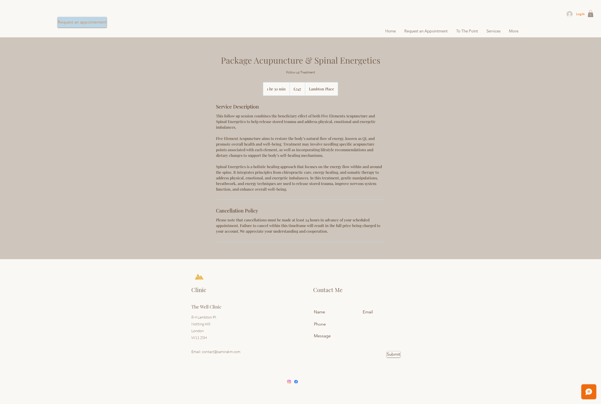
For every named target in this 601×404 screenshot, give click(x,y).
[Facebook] (296, 381)
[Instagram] (289, 381)
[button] (590, 13)
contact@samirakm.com (221, 351)
